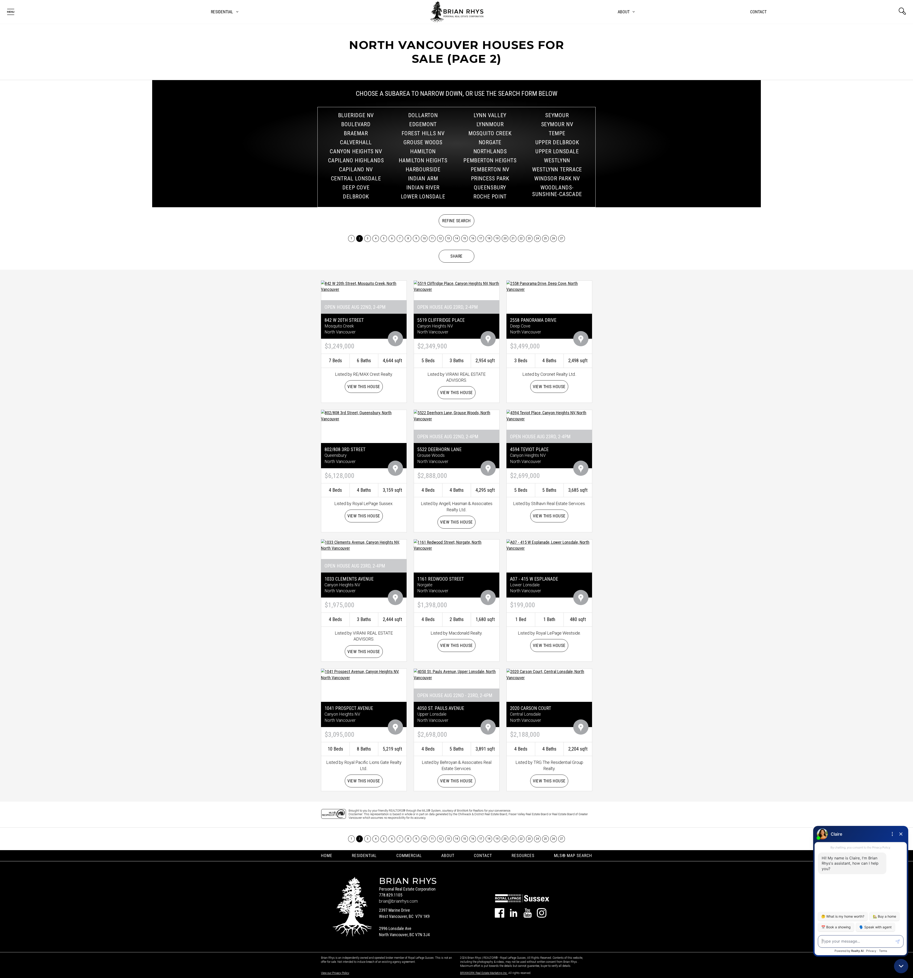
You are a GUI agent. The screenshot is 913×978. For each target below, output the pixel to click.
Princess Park (490, 178)
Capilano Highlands (356, 160)
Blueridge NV (356, 115)
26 (553, 238)
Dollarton (423, 115)
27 (561, 238)
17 (480, 238)
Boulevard (355, 124)
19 (497, 238)
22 (521, 238)
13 (448, 238)
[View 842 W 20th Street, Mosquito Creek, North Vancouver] (364, 286)
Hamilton (423, 151)
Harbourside (423, 169)
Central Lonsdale (356, 178)
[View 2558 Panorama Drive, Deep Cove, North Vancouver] (549, 286)
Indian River (423, 187)
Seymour (557, 115)
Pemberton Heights (489, 160)
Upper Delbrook (557, 142)
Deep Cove (355, 187)
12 (440, 238)
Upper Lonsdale (557, 151)
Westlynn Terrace (557, 169)
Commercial (409, 855)
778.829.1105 (390, 894)
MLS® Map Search (573, 855)
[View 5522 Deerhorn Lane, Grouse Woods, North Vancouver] (456, 415)
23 (529, 238)
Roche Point (490, 196)
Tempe (557, 133)
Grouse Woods (422, 142)
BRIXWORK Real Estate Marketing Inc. (484, 973)
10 (424, 238)
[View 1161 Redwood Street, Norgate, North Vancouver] (456, 544)
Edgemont (423, 124)
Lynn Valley (490, 115)
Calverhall (356, 142)
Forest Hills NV (423, 133)
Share (456, 256)
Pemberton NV (490, 169)
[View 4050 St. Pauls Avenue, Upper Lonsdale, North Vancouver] (456, 674)
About (447, 855)
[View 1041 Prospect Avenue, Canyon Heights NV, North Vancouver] (364, 674)
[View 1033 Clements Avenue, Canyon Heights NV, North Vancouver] (364, 544)
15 (464, 238)
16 (472, 238)
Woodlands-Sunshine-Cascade (557, 191)
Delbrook (356, 196)
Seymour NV (557, 124)
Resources (523, 855)
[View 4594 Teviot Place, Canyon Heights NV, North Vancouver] (549, 415)
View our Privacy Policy (335, 973)
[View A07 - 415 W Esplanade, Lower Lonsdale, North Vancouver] (549, 544)
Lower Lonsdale (423, 196)
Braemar (356, 133)
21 (513, 238)
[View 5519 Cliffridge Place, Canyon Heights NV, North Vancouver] (456, 286)
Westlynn (557, 160)
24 (537, 238)
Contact (758, 11)
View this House (363, 386)
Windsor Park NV (557, 178)
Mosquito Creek (489, 133)
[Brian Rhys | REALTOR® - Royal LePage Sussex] (456, 12)
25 (545, 238)
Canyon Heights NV (356, 151)
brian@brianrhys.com (398, 901)
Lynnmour (490, 124)
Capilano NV (356, 169)
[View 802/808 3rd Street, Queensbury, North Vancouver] (364, 415)
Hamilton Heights (423, 160)
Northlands (490, 151)
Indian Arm (423, 178)
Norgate (490, 142)
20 (505, 238)
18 (488, 238)
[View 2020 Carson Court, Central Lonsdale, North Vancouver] (549, 674)
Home (326, 855)
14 (456, 238)
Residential (364, 855)
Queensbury (490, 187)
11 (432, 238)
